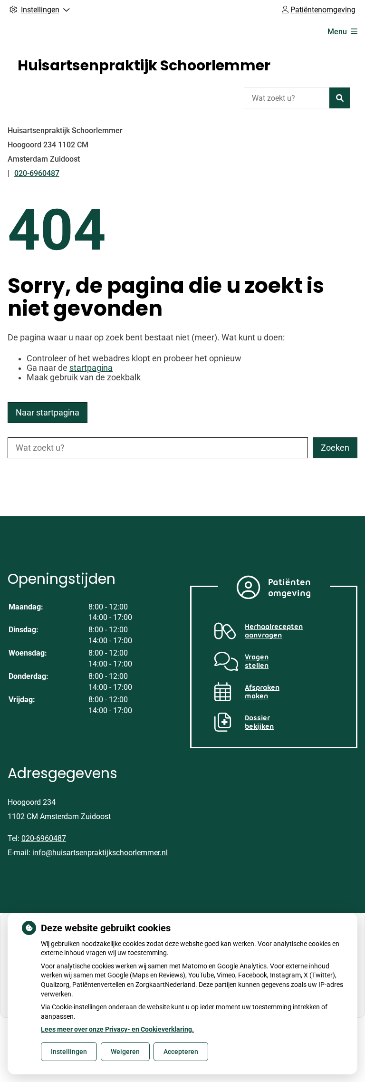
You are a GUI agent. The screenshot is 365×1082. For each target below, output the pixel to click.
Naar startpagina (47, 412)
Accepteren (180, 1051)
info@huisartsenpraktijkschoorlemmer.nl (100, 852)
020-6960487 (43, 838)
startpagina (91, 368)
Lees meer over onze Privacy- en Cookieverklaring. (117, 1029)
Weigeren (125, 1051)
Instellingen (69, 1051)
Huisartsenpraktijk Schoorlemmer (144, 65)
